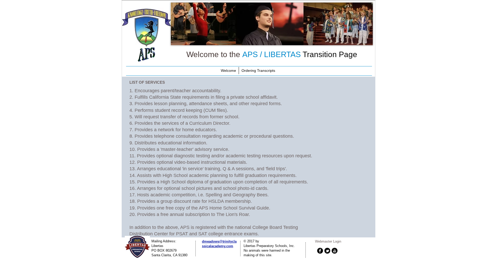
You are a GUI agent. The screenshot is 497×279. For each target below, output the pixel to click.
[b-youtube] (335, 251)
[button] (272, 24)
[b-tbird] (327, 251)
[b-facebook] (320, 251)
